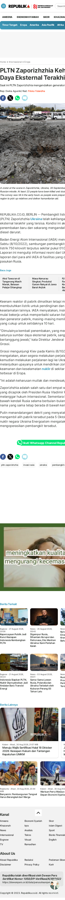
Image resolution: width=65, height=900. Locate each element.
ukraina (43, 465)
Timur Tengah (10, 24)
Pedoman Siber (57, 859)
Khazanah (5, 825)
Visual (27, 839)
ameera (7, 17)
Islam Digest (55, 825)
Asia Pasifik (48, 24)
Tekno (27, 834)
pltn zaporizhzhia (9, 465)
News (3, 830)
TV (1, 844)
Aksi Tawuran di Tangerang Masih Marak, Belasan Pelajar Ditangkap (12, 283)
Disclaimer (5, 864)
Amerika (34, 24)
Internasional (15, 61)
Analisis (28, 830)
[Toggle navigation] (3, 6)
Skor (51, 820)
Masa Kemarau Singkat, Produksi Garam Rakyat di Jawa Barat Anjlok (44, 283)
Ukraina (36, 219)
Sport (52, 830)
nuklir (46, 369)
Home (3, 61)
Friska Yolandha (36, 91)
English (52, 839)
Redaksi (28, 859)
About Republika (9, 859)
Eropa (23, 24)
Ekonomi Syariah (28, 17)
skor (46, 17)
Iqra (26, 825)
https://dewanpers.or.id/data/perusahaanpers (27, 882)
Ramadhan (30, 844)
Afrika (60, 24)
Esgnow (4, 839)
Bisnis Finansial (57, 834)
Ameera (4, 820)
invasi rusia (28, 465)
